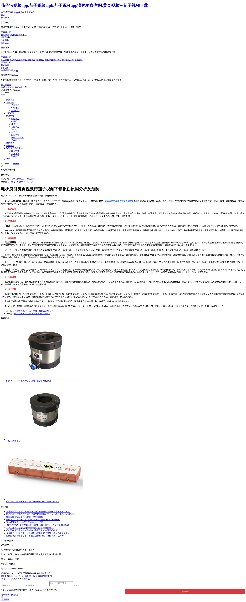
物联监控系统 (68, 60)
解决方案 (5, 43)
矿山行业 (5, 60)
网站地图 (5, 599)
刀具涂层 (14, 595)
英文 (3, 95)
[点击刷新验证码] (187, 585)
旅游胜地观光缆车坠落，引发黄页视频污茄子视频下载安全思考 (35, 536)
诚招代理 (22, 87)
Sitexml (16, 164)
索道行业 (49, 60)
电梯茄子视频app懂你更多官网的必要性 (32, 313)
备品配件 (79, 60)
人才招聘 (14, 87)
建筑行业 (22, 60)
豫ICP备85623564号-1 (10, 576)
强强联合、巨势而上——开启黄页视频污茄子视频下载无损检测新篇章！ (39, 533)
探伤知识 (5, 68)
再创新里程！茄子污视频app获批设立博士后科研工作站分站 (33, 520)
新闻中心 (21, 179)
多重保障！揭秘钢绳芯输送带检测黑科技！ (25, 517)
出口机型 (57, 60)
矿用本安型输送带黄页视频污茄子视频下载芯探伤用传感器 (32, 501)
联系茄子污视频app (9, 70)
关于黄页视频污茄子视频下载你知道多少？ (33, 311)
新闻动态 (5, 18)
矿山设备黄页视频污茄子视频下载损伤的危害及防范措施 (31, 530)
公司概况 (5, 40)
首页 (3, 15)
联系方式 (5, 87)
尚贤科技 (26, 579)
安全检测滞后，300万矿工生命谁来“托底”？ (26, 522)
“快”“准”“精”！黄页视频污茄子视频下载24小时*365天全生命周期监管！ (38, 525)
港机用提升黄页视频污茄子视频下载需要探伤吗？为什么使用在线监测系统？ (41, 514)
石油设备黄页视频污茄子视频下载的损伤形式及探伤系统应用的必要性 (38, 511)
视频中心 (22, 35)
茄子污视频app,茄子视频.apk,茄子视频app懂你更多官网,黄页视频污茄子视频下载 (74, 5)
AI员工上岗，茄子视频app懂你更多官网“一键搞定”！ (30, 528)
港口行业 (40, 60)
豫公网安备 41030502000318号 (38, 576)
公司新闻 (5, 35)
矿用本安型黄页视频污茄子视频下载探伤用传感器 (28, 381)
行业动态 (14, 35)
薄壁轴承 (5, 595)
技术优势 (5, 65)
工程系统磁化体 (13, 441)
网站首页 (10, 100)
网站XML (5, 579)
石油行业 (31, 60)
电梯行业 (14, 60)
